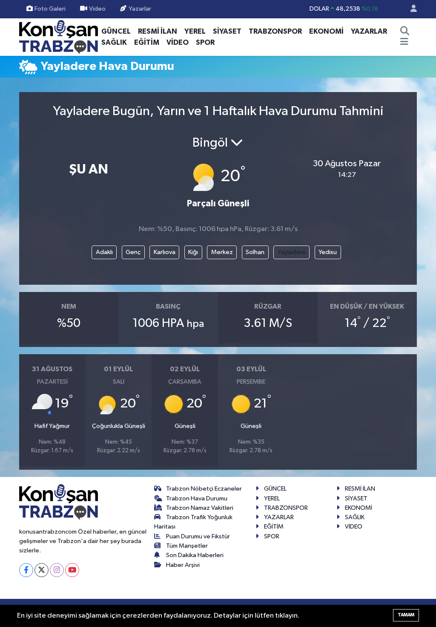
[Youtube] (72, 570)
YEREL (195, 31)
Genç (133, 252)
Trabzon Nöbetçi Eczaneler (204, 488)
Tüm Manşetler (187, 546)
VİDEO (177, 42)
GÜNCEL (116, 31)
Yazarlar (140, 9)
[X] (41, 570)
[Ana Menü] (404, 42)
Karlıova (164, 252)
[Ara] (405, 31)
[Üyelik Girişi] (410, 9)
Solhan (255, 252)
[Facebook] (26, 570)
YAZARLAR (369, 31)
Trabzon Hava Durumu (196, 498)
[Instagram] (57, 570)
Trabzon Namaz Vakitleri (199, 508)
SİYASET (227, 31)
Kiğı (193, 252)
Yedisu (327, 252)
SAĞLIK (114, 42)
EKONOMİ (326, 31)
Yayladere (292, 252)
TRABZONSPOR (275, 31)
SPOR (205, 42)
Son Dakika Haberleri (195, 555)
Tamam (406, 615)
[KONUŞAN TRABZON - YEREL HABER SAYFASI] (58, 36)
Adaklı (104, 252)
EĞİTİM (146, 42)
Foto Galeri (50, 9)
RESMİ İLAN (157, 31)
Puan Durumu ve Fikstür (198, 536)
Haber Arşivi (183, 565)
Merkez (222, 252)
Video (97, 9)
